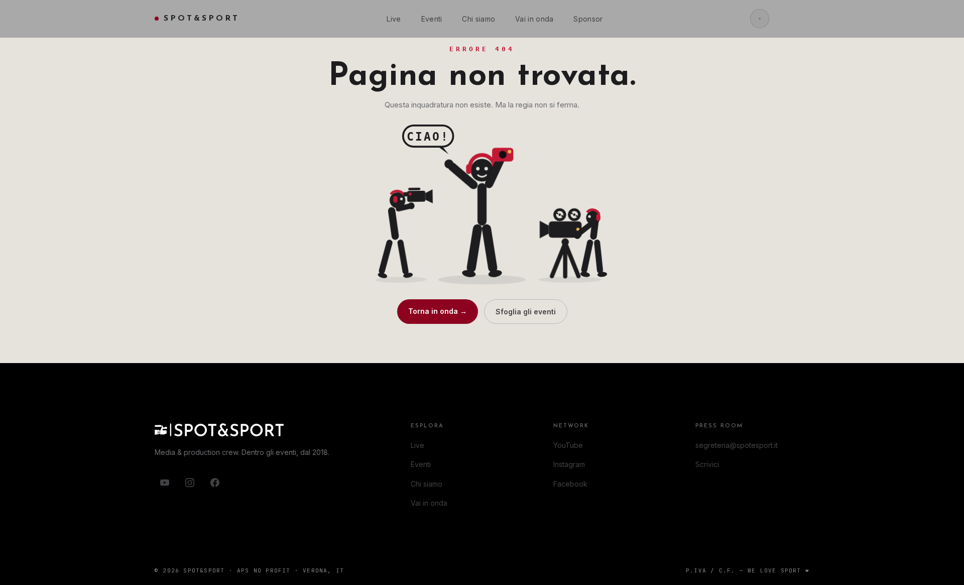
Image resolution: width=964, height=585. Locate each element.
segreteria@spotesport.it (736, 445)
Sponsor (587, 19)
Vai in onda (534, 19)
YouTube (568, 445)
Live (394, 19)
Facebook (570, 484)
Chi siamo (478, 19)
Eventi (431, 19)
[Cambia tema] (759, 18)
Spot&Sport (201, 19)
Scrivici (707, 464)
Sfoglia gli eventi (526, 311)
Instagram (569, 464)
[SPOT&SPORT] (250, 429)
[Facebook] (215, 483)
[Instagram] (190, 483)
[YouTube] (165, 483)
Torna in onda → (437, 311)
